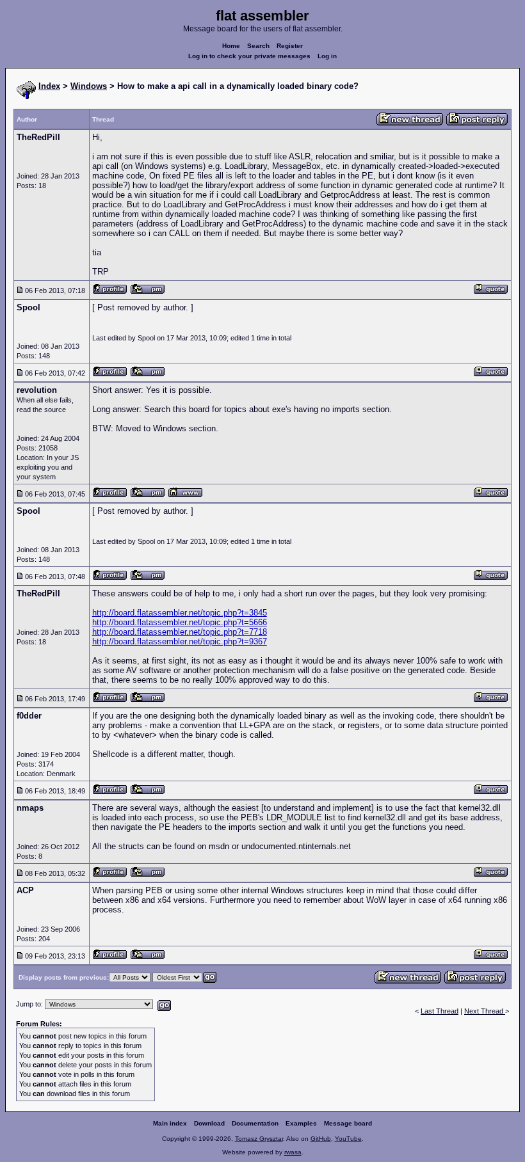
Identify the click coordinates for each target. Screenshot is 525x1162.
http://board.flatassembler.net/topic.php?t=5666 (179, 622)
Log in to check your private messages (249, 56)
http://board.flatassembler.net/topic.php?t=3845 (179, 612)
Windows (88, 86)
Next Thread (484, 1011)
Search (258, 45)
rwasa (293, 1152)
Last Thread (439, 1011)
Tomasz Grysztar (259, 1138)
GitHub (321, 1138)
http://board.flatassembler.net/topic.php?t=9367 (179, 641)
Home (231, 45)
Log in (327, 56)
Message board (348, 1123)
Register (290, 45)
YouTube (348, 1138)
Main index (170, 1123)
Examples (301, 1123)
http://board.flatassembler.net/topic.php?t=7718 (179, 632)
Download (209, 1123)
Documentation (255, 1123)
